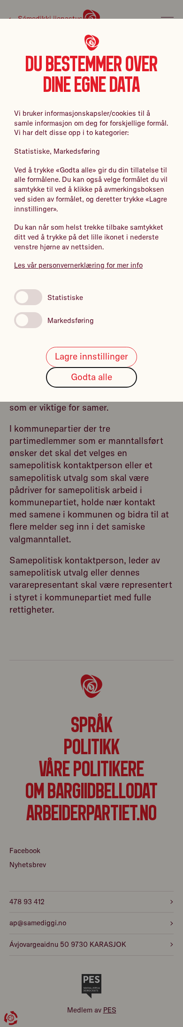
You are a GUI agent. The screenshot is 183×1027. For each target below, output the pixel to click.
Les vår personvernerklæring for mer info (78, 265)
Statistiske (65, 297)
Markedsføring (70, 320)
